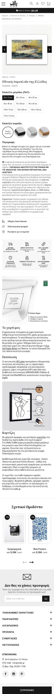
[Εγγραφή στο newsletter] (46, 599)
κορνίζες (41, 437)
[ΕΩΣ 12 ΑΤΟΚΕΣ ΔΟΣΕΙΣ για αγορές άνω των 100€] (43, 244)
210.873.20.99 (27, 265)
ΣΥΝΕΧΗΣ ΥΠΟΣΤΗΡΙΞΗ (27, 261)
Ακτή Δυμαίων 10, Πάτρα (16, 659)
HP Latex (20, 361)
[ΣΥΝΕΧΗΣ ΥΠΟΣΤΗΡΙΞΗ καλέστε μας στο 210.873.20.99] (27, 258)
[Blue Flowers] (40, 528)
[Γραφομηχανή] (14, 528)
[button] (3, 4)
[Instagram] (13, 674)
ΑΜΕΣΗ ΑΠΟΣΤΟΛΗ (27, 248)
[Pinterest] (21, 674)
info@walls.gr (18, 663)
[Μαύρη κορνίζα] (20, 132)
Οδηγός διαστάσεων (17, 221)
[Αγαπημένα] (43, 4)
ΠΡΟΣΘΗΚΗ (28, 690)
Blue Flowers (39, 549)
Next (49, 49)
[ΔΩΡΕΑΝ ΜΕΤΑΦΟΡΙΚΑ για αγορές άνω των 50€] (10, 244)
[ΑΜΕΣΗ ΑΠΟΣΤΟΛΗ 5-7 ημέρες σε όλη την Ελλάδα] (27, 244)
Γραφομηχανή (14, 549)
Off (34, 11)
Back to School (28, 11)
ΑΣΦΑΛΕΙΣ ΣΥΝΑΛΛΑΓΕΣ (10, 262)
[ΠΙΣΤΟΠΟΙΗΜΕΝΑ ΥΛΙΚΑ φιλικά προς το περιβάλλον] (43, 258)
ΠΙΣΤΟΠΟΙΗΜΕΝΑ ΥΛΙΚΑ (43, 262)
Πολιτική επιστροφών (18, 226)
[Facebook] (5, 674)
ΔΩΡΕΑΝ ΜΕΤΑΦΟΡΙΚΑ (10, 248)
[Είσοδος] (37, 4)
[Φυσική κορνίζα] (44, 132)
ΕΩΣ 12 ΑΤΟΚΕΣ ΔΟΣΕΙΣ (43, 248)
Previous (4, 49)
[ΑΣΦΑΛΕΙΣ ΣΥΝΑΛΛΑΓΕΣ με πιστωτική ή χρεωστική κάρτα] (10, 258)
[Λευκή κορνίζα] (32, 132)
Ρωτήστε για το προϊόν (18, 232)
